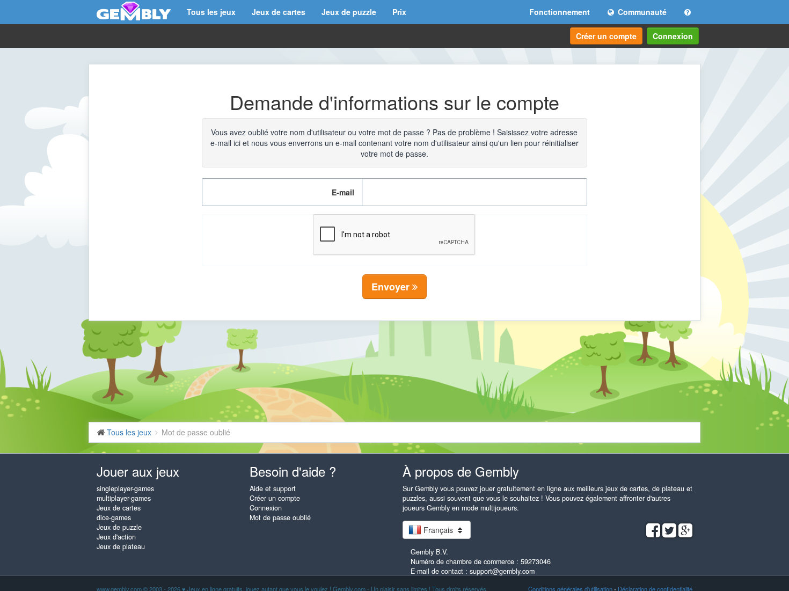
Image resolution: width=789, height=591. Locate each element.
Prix (399, 11)
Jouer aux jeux (138, 471)
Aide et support (273, 488)
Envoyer (391, 287)
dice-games (114, 517)
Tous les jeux (211, 11)
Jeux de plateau (121, 546)
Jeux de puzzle (349, 11)
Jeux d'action (116, 537)
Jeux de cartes (278, 11)
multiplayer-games (124, 498)
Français (438, 529)
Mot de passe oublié (280, 517)
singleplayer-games (125, 488)
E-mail (343, 192)
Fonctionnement (559, 11)
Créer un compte (606, 36)
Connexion (673, 36)
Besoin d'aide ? (293, 471)
